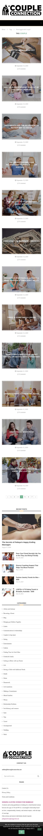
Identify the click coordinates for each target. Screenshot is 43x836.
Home (3, 29)
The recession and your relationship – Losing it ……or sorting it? (21, 164)
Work (5, 734)
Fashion (6, 648)
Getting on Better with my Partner (13, 661)
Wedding (6, 730)
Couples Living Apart (10, 635)
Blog (5, 617)
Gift (5, 665)
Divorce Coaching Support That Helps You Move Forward (27, 566)
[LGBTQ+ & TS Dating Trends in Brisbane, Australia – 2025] (8, 592)
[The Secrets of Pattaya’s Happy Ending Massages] (21, 527)
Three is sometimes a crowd (21, 317)
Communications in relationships (13, 630)
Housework (7, 682)
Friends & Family (9, 656)
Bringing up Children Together (12, 622)
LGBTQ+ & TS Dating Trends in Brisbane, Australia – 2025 (27, 590)
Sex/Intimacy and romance (11, 708)
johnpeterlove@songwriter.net (10, 819)
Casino (5, 626)
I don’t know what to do (21, 432)
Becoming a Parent (9, 613)
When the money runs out (21, 50)
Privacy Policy (6, 792)
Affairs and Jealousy (9, 609)
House (5, 678)
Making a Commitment (10, 691)
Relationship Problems (10, 704)
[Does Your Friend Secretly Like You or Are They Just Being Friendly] (8, 556)
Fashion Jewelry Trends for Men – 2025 (28, 578)
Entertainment (8, 643)
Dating (5, 639)
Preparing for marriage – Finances (21, 241)
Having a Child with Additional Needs (14, 669)
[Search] (41, 23)
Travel (5, 721)
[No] (40, 829)
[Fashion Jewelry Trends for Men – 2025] (8, 580)
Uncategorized (8, 725)
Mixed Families (8, 695)
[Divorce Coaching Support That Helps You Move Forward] (8, 568)
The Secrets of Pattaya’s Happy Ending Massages (18, 543)
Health (5, 674)
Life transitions (8, 687)
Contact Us (5, 788)
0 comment (22, 69)
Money (5, 700)
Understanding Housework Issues (21, 394)
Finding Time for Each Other (12, 652)
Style (5, 713)
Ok (21, 832)
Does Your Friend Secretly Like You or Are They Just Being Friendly (28, 554)
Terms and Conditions (8, 797)
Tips (5, 717)
